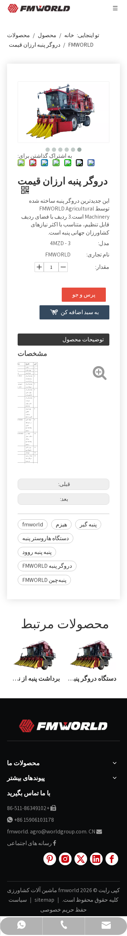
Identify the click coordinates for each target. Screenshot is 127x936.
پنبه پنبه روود (37, 552)
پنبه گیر (88, 524)
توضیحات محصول (83, 339)
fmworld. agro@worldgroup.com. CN (51, 831)
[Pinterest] (49, 859)
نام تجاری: (97, 254)
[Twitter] (80, 859)
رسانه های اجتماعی (29, 843)
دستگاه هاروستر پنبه (45, 538)
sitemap (44, 899)
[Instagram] (65, 859)
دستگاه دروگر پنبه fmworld (91, 678)
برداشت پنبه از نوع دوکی (35, 678)
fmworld (32, 524)
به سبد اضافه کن (80, 312)
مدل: (103, 243)
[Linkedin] (96, 859)
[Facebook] (111, 859)
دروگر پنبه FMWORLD (47, 566)
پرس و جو (83, 294)
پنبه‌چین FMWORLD (44, 580)
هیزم (61, 524)
